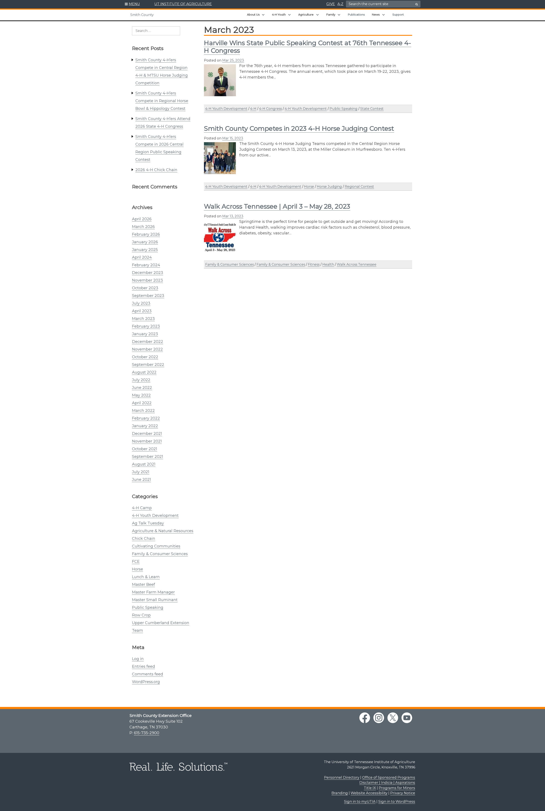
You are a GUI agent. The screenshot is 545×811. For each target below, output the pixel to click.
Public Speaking (147, 607)
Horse (137, 569)
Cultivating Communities (156, 546)
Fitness (314, 264)
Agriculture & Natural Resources (162, 531)
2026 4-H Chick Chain (156, 170)
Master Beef (143, 584)
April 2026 (142, 219)
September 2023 (148, 295)
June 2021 (141, 479)
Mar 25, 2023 (233, 60)
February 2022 (146, 418)
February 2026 (146, 234)
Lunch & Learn (146, 577)
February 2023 (146, 326)
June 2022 (142, 387)
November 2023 (147, 280)
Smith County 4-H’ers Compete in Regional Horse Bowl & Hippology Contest (161, 101)
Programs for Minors (397, 788)
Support (398, 14)
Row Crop (141, 615)
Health (328, 264)
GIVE (330, 4)
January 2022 (145, 426)
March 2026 (143, 226)
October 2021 (144, 449)
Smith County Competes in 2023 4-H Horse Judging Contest (299, 128)
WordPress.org (146, 681)
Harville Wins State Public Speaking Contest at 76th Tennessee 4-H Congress (307, 46)
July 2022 (141, 380)
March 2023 (143, 318)
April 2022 (142, 403)
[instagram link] (378, 717)
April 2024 (142, 257)
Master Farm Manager (153, 592)
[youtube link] (407, 717)
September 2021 (147, 456)
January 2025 (145, 249)
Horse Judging (329, 187)
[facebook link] (364, 717)
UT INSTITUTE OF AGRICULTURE (183, 4)
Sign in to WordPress (396, 801)
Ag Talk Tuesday (148, 523)
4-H (253, 109)
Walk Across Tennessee (356, 264)
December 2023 (147, 272)
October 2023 (145, 288)
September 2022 (148, 364)
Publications (356, 14)
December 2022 (147, 341)
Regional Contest (359, 187)
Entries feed (143, 666)
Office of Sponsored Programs (388, 777)
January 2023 (145, 334)
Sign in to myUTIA (360, 801)
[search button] (416, 4)
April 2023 (142, 311)
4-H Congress (270, 109)
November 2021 (147, 441)
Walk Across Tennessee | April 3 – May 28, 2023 (277, 206)
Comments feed (147, 674)
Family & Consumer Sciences (160, 554)
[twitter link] (392, 717)
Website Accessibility (369, 793)
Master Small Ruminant (155, 600)
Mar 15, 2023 (232, 138)
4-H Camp (142, 508)
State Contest (372, 109)
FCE (136, 561)
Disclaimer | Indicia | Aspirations (387, 782)
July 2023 (141, 303)
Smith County (142, 15)
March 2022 (143, 410)
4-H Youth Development (155, 515)
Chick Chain (143, 538)
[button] (132, 4)
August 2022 (144, 372)
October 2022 (145, 357)
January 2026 (145, 242)
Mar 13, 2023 (232, 216)
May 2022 (141, 395)
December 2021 (147, 433)
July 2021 (140, 472)
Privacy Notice (402, 793)
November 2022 (147, 349)
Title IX (370, 788)
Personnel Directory (341, 777)
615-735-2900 (146, 733)
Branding (339, 793)
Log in (138, 658)
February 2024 (146, 265)
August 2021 (143, 464)
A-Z (340, 4)
